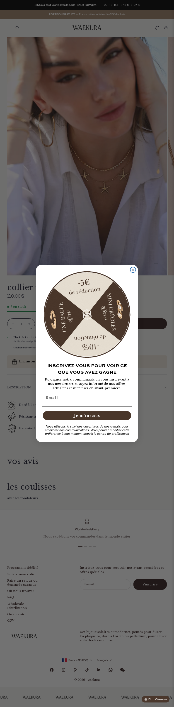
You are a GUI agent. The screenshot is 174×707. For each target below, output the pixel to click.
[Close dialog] (133, 269)
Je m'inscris (87, 415)
